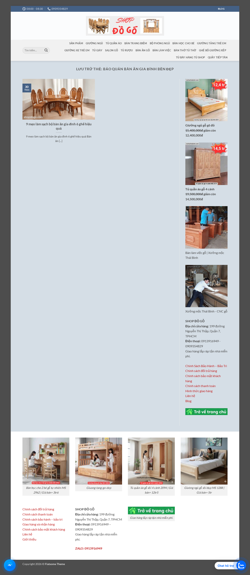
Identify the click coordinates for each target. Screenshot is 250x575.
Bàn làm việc (162, 50)
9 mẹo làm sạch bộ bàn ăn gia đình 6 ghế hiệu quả (59, 126)
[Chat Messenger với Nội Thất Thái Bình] (10, 565)
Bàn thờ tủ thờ (185, 50)
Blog (188, 401)
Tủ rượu (127, 50)
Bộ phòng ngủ (160, 43)
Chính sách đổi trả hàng (201, 371)
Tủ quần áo (114, 43)
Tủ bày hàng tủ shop (190, 57)
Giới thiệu (29, 539)
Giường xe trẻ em (76, 50)
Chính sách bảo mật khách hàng (43, 529)
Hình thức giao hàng (198, 391)
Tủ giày (97, 50)
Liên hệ (190, 396)
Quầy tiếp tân (218, 57)
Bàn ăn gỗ (143, 50)
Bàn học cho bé (183, 43)
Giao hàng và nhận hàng (38, 524)
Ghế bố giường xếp (212, 50)
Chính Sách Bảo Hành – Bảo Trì (206, 366)
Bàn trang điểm (135, 43)
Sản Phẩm (76, 43)
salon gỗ (111, 50)
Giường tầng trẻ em (211, 43)
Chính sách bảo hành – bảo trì (42, 519)
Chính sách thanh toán (200, 386)
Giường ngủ (94, 43)
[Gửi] (46, 50)
